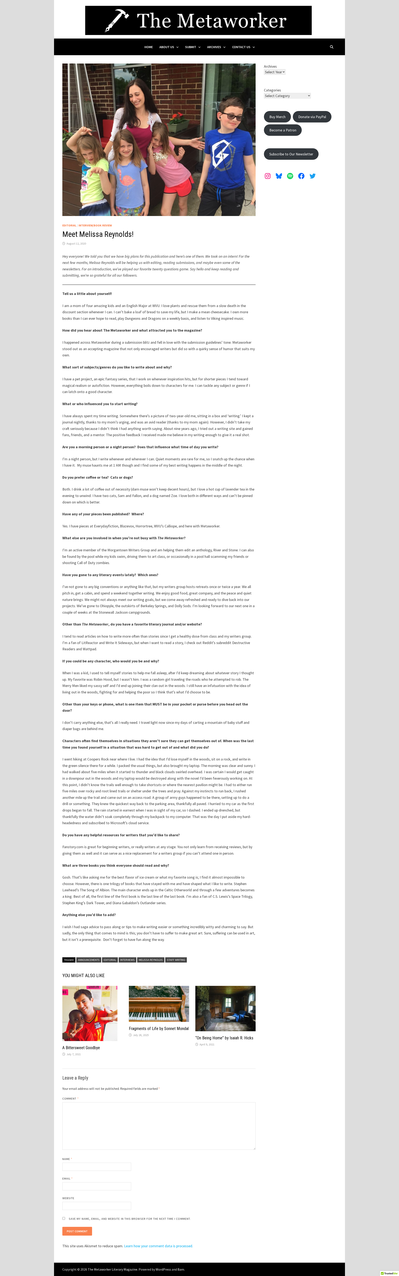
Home (148, 47)
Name (67, 1159)
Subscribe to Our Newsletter (291, 154)
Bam (180, 1269)
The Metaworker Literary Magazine (112, 1269)
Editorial (69, 225)
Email (67, 1178)
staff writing (176, 960)
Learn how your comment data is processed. (158, 1246)
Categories (272, 90)
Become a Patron (282, 130)
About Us (166, 47)
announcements (89, 960)
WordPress (163, 1269)
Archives (214, 47)
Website (68, 1198)
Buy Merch (277, 116)
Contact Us (241, 47)
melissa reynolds (151, 960)
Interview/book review (95, 225)
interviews (127, 960)
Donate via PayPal (312, 116)
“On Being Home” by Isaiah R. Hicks (224, 1037)
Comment (70, 1098)
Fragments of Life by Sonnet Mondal (159, 1028)
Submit (190, 47)
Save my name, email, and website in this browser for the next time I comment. (130, 1219)
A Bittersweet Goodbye (81, 1047)
